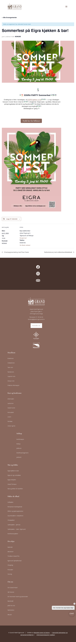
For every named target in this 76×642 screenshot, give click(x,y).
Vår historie (11, 592)
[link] (34, 100)
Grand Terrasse (12, 484)
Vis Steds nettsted (25, 245)
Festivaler (10, 569)
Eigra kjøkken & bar (13, 471)
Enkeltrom (11, 358)
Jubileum (18, 448)
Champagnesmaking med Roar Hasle (16, 252)
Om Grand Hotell (12, 587)
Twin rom (10, 367)
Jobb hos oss (11, 605)
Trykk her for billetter (31, 121)
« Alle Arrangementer (9, 17)
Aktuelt (10, 614)
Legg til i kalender (12, 219)
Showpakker (11, 520)
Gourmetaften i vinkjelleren (15, 516)
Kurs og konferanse (15, 393)
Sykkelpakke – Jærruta (14, 525)
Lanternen (11, 403)
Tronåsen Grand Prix (13, 556)
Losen (9, 417)
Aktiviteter (10, 551)
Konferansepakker (13, 534)
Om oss (10, 582)
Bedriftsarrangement (22, 453)
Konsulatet (11, 412)
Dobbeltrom (11, 363)
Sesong (10, 574)
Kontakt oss (36, 326)
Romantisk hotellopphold (15, 507)
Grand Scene (11, 408)
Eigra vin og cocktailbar (14, 475)
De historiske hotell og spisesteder (18, 596)
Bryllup (18, 444)
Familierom (11, 372)
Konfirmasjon (20, 439)
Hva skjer (11, 541)
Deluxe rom (11, 381)
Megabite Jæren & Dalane (42, 632)
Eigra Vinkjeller (12, 480)
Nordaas (10, 421)
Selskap (19, 433)
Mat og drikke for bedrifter (15, 489)
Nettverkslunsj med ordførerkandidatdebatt (58, 252)
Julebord (18, 457)
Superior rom (11, 376)
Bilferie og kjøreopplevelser (15, 511)
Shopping (10, 565)
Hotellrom (11, 353)
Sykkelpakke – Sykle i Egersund (16, 529)
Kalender (10, 547)
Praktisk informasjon (13, 385)
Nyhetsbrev (11, 610)
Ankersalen (11, 399)
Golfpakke (10, 502)
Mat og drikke (13, 465)
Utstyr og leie (11, 426)
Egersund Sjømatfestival (14, 561)
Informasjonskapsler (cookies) (46, 635)
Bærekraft (10, 601)
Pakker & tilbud (13, 496)
